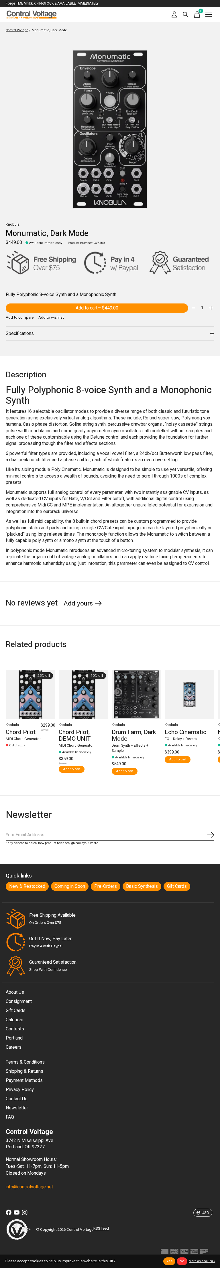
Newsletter (17, 1108)
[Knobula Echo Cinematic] (189, 694)
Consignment (19, 1001)
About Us (15, 992)
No (182, 1261)
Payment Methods (24, 1080)
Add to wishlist (51, 317)
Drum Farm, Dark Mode (134, 735)
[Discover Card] (204, 1253)
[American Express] (194, 1253)
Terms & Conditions (25, 1062)
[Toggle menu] (208, 14)
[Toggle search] (185, 14)
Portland (14, 1038)
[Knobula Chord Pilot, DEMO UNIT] (83, 694)
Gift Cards (177, 886)
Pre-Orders (105, 886)
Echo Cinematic (185, 732)
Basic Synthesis (142, 886)
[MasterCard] (174, 1253)
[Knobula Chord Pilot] (30, 694)
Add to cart (97, 308)
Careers (13, 1047)
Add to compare (20, 317)
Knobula (12, 224)
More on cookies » (202, 1261)
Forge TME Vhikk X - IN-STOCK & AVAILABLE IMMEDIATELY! (52, 3)
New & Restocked (27, 886)
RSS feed (101, 1228)
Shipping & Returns (24, 1071)
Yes (169, 1261)
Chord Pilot (21, 732)
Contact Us (17, 1098)
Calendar (14, 1019)
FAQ (10, 1117)
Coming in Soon (69, 886)
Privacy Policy (20, 1089)
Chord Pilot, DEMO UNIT (75, 735)
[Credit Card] (165, 1253)
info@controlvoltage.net (29, 1187)
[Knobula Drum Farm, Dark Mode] (136, 694)
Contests (15, 1029)
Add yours (78, 603)
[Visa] (184, 1253)
